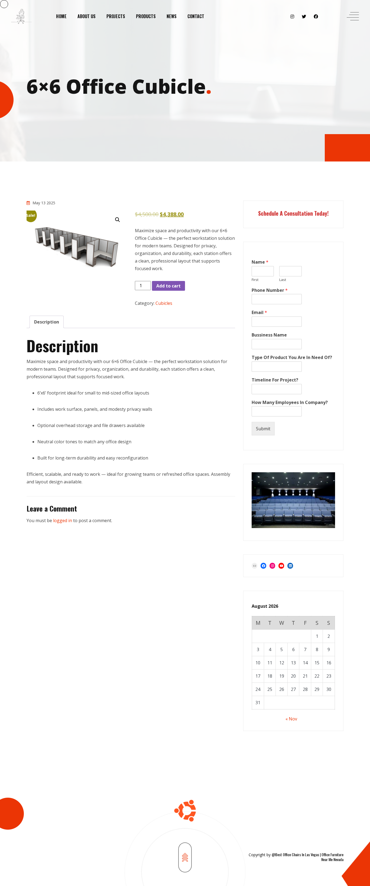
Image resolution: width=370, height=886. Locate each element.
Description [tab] (46, 322)
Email (259, 312)
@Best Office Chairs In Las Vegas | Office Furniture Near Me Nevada (307, 857)
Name (260, 262)
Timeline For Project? (275, 380)
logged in (62, 520)
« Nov (291, 719)
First (255, 279)
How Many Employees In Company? (290, 402)
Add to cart (168, 286)
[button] (117, 220)
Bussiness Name (269, 335)
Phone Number (270, 290)
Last (282, 279)
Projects (115, 16)
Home (61, 16)
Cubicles (163, 303)
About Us (86, 16)
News (172, 16)
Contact (195, 16)
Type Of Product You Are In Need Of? (292, 357)
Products (146, 16)
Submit (263, 429)
